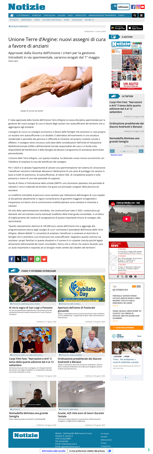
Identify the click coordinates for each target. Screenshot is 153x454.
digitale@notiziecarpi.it (70, 446)
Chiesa (37, 20)
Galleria (61, 15)
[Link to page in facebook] (12, 259)
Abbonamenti (106, 440)
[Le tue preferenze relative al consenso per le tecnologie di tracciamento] (149, 450)
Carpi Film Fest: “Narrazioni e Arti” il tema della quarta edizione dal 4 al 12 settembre (31, 362)
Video (70, 15)
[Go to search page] (134, 15)
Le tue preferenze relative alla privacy (87, 451)
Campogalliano (27, 304)
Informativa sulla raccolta (53, 451)
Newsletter (80, 15)
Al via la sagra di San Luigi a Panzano (31, 307)
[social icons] (118, 276)
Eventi (121, 15)
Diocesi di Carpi (85, 433)
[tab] (118, 244)
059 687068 (63, 441)
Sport (66, 20)
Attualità (14, 20)
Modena (78, 355)
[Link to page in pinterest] (31, 259)
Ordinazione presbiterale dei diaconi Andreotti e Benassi (79, 360)
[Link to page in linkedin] (25, 259)
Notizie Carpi (116, 154)
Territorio (26, 20)
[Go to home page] (12, 15)
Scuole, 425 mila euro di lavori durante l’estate (81, 414)
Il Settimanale (23, 15)
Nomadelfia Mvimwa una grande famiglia (28, 414)
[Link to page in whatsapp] (38, 259)
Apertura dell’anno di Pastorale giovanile (76, 309)
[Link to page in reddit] (44, 259)
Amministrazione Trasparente (102, 15)
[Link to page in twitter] (18, 259)
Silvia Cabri (13, 61)
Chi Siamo (105, 433)
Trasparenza (106, 446)
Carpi (71, 304)
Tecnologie (77, 20)
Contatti (104, 437)
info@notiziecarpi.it (69, 444)
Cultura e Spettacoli (51, 20)
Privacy (103, 443)
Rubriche (36, 15)
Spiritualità (49, 15)
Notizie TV (89, 20)
